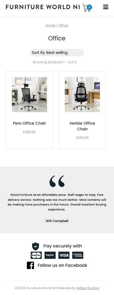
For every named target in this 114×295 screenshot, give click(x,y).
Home (50, 25)
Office (63, 25)
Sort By (38, 52)
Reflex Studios (88, 288)
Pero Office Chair (29, 123)
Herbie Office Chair (82, 126)
